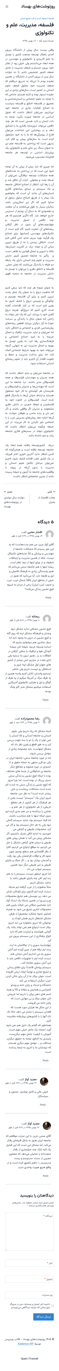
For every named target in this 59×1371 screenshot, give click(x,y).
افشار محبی (34, 532)
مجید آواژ (31, 1079)
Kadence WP (26, 1344)
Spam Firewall (29, 1359)
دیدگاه (47, 1216)
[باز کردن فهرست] (7, 6)
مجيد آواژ (43, 41)
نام (49, 1263)
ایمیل (48, 1279)
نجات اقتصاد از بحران (46, 497)
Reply (48, 598)
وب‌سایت (47, 1295)
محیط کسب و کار (39, 18)
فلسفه (51, 18)
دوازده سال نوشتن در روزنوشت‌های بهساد (14, 499)
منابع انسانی (25, 18)
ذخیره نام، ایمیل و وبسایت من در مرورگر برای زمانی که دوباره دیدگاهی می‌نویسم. (30, 1306)
